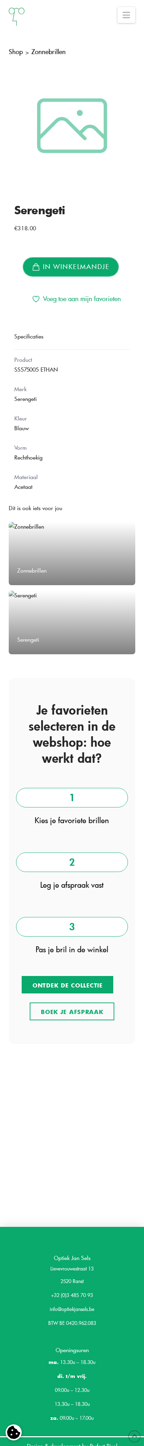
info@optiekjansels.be (72, 1309)
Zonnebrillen (48, 51)
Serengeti (39, 209)
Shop (16, 51)
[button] (126, 15)
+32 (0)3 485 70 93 (72, 1295)
